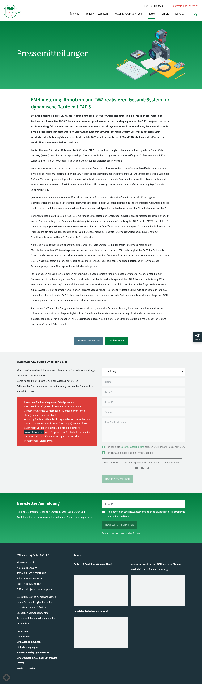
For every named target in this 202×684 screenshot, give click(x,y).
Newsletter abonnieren (119, 524)
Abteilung (110, 371)
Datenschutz (23, 636)
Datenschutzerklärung (132, 447)
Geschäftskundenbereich (185, 6)
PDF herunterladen (88, 340)
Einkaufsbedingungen (29, 641)
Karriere (165, 13)
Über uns (74, 13)
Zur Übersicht (116, 340)
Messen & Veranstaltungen (128, 13)
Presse (151, 13)
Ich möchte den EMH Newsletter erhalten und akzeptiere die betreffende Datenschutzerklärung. (146, 514)
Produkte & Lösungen (96, 13)
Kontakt (179, 13)
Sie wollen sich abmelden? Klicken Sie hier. (121, 533)
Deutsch (159, 5)
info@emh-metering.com (38, 589)
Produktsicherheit (27, 668)
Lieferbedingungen (27, 647)
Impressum (23, 631)
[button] (6, 677)
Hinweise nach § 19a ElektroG (33, 652)
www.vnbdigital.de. (34, 432)
